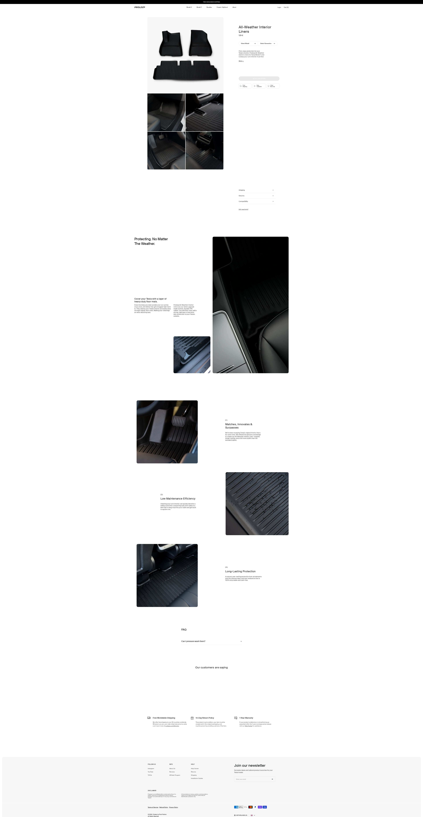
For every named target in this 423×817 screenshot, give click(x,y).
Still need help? (243, 209)
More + (241, 61)
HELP (193, 764)
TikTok (150, 775)
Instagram (151, 768)
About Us (172, 768)
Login (279, 7)
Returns (193, 772)
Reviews (172, 772)
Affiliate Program (174, 775)
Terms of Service (153, 807)
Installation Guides (197, 778)
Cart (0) (286, 7)
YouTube (150, 772)
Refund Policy (163, 807)
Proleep (155, 814)
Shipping (194, 775)
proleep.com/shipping (172, 726)
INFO (171, 764)
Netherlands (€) (241, 815)
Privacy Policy (173, 807)
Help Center (248, 726)
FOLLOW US (152, 764)
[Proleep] (139, 7)
